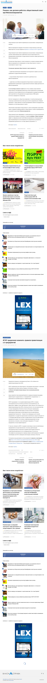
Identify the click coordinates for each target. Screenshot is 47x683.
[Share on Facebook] (4, 50)
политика (29, 128)
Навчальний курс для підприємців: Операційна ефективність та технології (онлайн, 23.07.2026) (24, 258)
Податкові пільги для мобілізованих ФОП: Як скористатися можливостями (32, 196)
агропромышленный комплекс (14, 450)
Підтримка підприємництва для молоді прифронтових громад (12, 166)
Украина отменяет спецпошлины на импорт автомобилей (18, 461)
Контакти (42, 679)
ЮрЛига (15, 124)
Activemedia (11, 680)
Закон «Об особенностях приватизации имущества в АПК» (24, 439)
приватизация (19, 453)
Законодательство (12, 453)
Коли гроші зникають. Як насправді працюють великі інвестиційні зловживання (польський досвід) (25, 286)
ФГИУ (25, 453)
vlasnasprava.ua (21, 35)
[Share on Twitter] (4, 53)
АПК (22, 450)
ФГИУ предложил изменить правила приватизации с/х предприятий (17, 136)
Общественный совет (21, 128)
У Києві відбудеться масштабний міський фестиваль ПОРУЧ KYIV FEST (33, 167)
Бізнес (4, 7)
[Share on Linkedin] (4, 56)
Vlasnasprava (6, 174)
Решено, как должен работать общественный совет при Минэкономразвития (36, 461)
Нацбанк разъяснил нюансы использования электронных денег (36, 136)
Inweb (20, 679)
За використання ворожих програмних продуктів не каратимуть (22, 279)
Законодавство (6, 337)
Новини (9, 7)
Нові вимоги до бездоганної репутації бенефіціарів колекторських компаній (25, 241)
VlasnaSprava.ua (6, 679)
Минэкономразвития (12, 128)
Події (26, 163)
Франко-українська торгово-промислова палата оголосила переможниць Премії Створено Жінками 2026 (11, 197)
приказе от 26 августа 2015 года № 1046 (34, 49)
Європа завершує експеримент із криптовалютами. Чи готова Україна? (23, 263)
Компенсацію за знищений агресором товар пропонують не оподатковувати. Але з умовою (26, 247)
